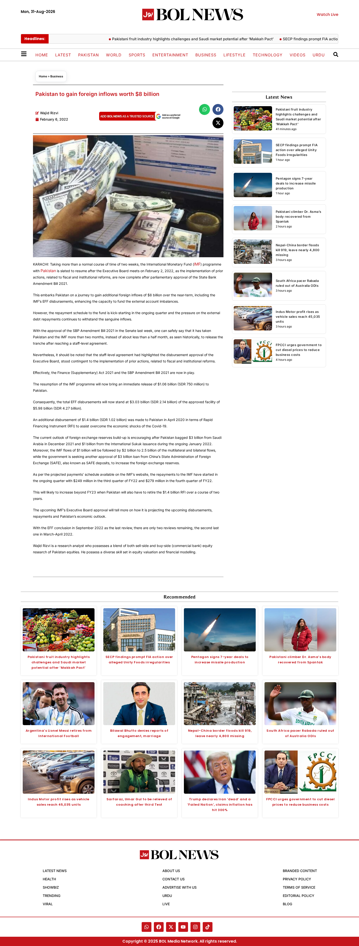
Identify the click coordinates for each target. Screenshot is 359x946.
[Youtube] (183, 927)
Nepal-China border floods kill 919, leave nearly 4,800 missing (298, 250)
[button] (204, 109)
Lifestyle (234, 54)
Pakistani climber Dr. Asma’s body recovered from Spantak (298, 216)
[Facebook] (159, 927)
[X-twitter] (171, 927)
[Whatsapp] (146, 927)
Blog (287, 904)
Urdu (319, 54)
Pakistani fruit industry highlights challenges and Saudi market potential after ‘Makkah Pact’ (173, 39)
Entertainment (170, 54)
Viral (48, 904)
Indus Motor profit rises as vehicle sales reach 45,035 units (298, 316)
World (114, 54)
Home (41, 54)
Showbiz (51, 887)
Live (166, 904)
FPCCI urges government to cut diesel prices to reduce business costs (299, 350)
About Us (171, 871)
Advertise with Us (179, 887)
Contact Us (173, 879)
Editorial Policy (298, 896)
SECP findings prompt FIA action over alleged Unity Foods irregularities (297, 150)
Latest (63, 54)
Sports (137, 54)
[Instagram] (195, 927)
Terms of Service (299, 887)
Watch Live (327, 14)
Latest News (55, 871)
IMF (197, 264)
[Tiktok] (207, 927)
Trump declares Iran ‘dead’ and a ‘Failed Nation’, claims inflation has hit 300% (220, 804)
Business (205, 54)
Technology (268, 54)
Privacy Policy (297, 879)
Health (49, 879)
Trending (51, 896)
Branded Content (300, 871)
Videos (298, 54)
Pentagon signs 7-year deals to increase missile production (296, 183)
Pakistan (88, 54)
